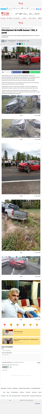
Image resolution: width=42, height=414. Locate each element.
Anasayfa (4, 18)
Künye (31, 8)
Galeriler (12, 27)
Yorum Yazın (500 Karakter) (7, 352)
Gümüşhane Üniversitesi (16, 395)
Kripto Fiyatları (34, 392)
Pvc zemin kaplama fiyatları (35, 388)
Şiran (7, 395)
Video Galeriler (18, 8)
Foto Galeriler (10, 8)
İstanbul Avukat (3, 388)
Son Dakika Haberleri (14, 392)
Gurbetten (24, 18)
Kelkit (10, 395)
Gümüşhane (10, 18)
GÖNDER (38, 362)
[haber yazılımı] (37, 403)
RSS (10, 400)
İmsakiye (24, 8)
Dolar (25, 13)
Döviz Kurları (22, 392)
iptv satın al (9, 388)
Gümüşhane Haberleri (6, 27)
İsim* (3, 348)
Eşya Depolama (15, 388)
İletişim (34, 8)
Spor (35, 18)
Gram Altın (37, 13)
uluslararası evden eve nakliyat (24, 388)
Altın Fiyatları (28, 392)
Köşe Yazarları (9, 9)
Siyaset (30, 18)
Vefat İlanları (17, 18)
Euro (30, 13)
